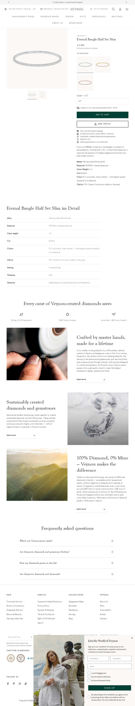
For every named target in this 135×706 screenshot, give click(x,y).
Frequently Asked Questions (50, 602)
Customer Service (14, 602)
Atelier (103, 614)
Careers (103, 619)
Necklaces (73, 610)
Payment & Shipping (46, 610)
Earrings (72, 614)
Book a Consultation (15, 606)
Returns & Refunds (14, 614)
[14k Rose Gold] (85, 82)
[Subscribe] (32, 637)
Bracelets (73, 606)
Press (102, 606)
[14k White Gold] (85, 64)
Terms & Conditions (46, 614)
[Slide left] (9, 2)
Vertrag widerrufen (15, 619)
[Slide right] (126, 2)
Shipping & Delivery (15, 610)
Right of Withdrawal (46, 619)
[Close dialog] (132, 638)
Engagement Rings (76, 602)
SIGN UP (109, 688)
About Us (104, 602)
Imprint (40, 623)
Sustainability (105, 610)
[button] (113, 9)
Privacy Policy (43, 606)
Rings (71, 619)
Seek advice (104, 124)
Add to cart (102, 114)
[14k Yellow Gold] (102, 64)
